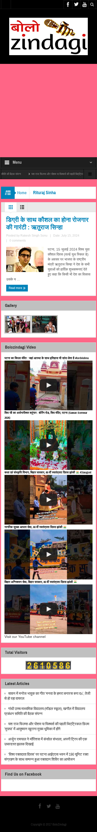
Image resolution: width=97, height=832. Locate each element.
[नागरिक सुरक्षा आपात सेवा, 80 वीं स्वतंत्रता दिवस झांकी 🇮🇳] (48, 554)
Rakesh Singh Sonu (34, 235)
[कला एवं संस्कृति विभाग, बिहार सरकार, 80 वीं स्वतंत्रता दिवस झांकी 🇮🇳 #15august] (48, 500)
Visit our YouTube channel (25, 637)
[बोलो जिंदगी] (48, 36)
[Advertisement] (48, 110)
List (22, 208)
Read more (16, 288)
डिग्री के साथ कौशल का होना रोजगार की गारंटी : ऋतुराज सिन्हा (47, 223)
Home (22, 192)
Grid (11, 208)
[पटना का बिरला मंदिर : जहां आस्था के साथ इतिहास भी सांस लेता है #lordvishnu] (48, 385)
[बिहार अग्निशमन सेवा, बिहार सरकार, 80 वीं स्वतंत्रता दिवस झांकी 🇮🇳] (48, 609)
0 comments (17, 240)
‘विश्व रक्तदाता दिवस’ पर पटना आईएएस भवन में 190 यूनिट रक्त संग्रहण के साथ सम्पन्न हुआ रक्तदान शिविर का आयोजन (46, 757)
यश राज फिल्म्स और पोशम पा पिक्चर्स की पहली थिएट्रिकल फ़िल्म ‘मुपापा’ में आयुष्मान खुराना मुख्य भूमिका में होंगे (46, 726)
